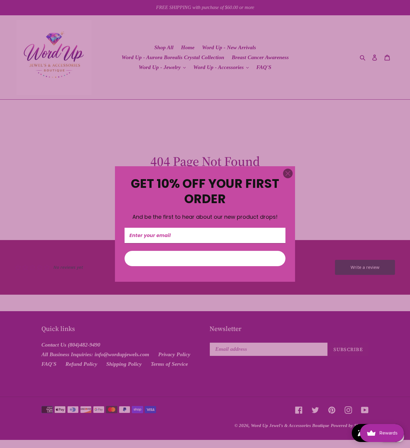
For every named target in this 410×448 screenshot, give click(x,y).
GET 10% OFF (205, 258)
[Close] (288, 173)
